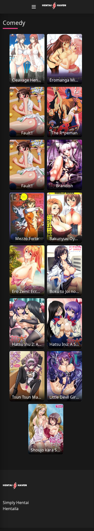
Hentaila (10, 508)
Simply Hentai (16, 502)
